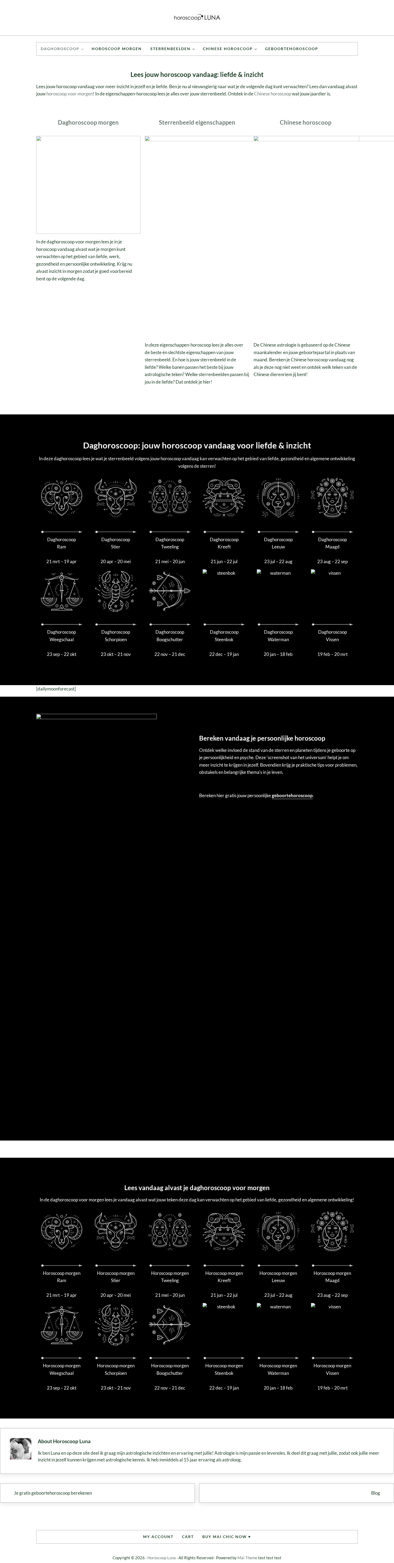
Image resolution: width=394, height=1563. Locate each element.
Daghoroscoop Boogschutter (169, 635)
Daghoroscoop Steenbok (224, 635)
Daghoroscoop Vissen (332, 635)
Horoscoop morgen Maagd (332, 1276)
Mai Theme (247, 1557)
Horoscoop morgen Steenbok (224, 1369)
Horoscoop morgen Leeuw (278, 1276)
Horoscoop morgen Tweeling (170, 1276)
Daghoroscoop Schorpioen (115, 635)
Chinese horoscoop (272, 93)
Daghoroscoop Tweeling (169, 543)
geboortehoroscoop (292, 795)
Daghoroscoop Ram (61, 543)
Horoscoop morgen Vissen (332, 1369)
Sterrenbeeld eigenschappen (197, 122)
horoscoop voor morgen (69, 93)
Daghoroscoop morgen (88, 122)
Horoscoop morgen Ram (61, 1276)
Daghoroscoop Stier (115, 543)
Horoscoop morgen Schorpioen (116, 1369)
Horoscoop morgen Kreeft (224, 1276)
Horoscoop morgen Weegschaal (61, 1369)
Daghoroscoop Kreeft (224, 543)
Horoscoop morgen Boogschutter (170, 1369)
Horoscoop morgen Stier (116, 1276)
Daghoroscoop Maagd (332, 543)
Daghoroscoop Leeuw (278, 543)
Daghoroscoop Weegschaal (61, 635)
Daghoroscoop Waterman (278, 635)
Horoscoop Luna (161, 1557)
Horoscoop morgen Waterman (278, 1369)
